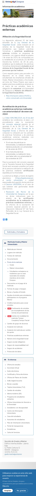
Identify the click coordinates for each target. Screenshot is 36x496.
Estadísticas (11, 429)
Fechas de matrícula (14, 256)
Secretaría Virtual (13, 368)
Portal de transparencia (15, 426)
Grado (12, 265)
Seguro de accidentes (14, 348)
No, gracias (21, 490)
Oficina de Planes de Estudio (17, 377)
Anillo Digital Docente (14, 381)
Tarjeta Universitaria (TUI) (16, 387)
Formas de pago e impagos (16, 289)
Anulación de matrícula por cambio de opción (19, 331)
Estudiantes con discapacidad (17, 408)
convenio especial (13, 124)
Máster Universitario (17, 268)
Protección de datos (14, 352)
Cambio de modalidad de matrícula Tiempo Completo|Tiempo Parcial (20, 318)
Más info (5, 486)
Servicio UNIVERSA (13, 184)
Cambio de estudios (14, 390)
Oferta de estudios (13, 365)
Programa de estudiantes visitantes (16, 398)
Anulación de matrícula (14, 327)
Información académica (13, 6)
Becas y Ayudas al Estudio (16, 292)
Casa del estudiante (14, 416)
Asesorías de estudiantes (16, 419)
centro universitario (14, 180)
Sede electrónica (13, 371)
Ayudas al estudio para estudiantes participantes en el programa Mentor (19, 297)
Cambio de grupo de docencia (17, 324)
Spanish (11, 2)
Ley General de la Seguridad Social (18, 129)
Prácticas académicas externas (18, 335)
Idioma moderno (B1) (14, 394)
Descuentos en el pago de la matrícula (17, 284)
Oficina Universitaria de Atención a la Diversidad (19, 403)
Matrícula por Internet (14, 249)
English (14, 2)
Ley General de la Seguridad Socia (18, 43)
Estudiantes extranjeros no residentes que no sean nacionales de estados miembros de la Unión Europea (19, 275)
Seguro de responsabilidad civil (17, 345)
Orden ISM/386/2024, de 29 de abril (19, 118)
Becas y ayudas (12, 384)
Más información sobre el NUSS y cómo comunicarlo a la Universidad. (19, 97)
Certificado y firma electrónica (17, 374)
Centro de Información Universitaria (15, 412)
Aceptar (7, 490)
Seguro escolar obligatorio (16, 342)
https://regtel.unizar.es (24, 178)
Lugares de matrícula (14, 252)
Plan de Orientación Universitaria (18, 423)
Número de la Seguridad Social (17, 339)
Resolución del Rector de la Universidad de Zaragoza (20, 193)
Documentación (12, 259)
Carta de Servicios (13, 432)
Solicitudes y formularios (16, 232)
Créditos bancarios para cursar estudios (17, 304)
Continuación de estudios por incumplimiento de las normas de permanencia (20, 310)
